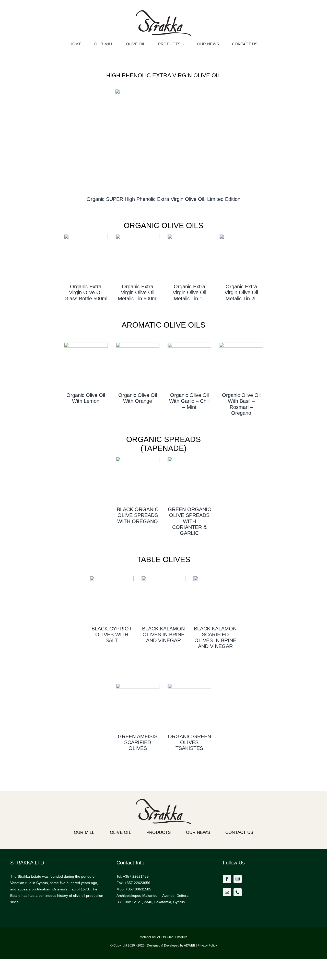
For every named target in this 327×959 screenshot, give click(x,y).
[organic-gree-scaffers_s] (138, 685)
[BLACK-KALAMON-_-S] (163, 578)
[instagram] (237, 879)
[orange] (138, 344)
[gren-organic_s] (190, 685)
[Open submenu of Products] (184, 44)
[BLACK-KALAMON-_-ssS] (215, 578)
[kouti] (138, 236)
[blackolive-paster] (138, 459)
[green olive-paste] (190, 459)
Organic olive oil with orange (137, 398)
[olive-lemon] (86, 344)
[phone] (237, 892)
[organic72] (86, 236)
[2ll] (241, 236)
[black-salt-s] (112, 578)
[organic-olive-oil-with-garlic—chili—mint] (190, 344)
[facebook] (227, 879)
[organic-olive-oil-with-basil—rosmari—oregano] (241, 344)
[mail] (227, 892)
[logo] (163, 12)
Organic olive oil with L (85, 398)
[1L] (190, 236)
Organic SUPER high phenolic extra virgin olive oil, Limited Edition (163, 199)
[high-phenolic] (163, 91)
